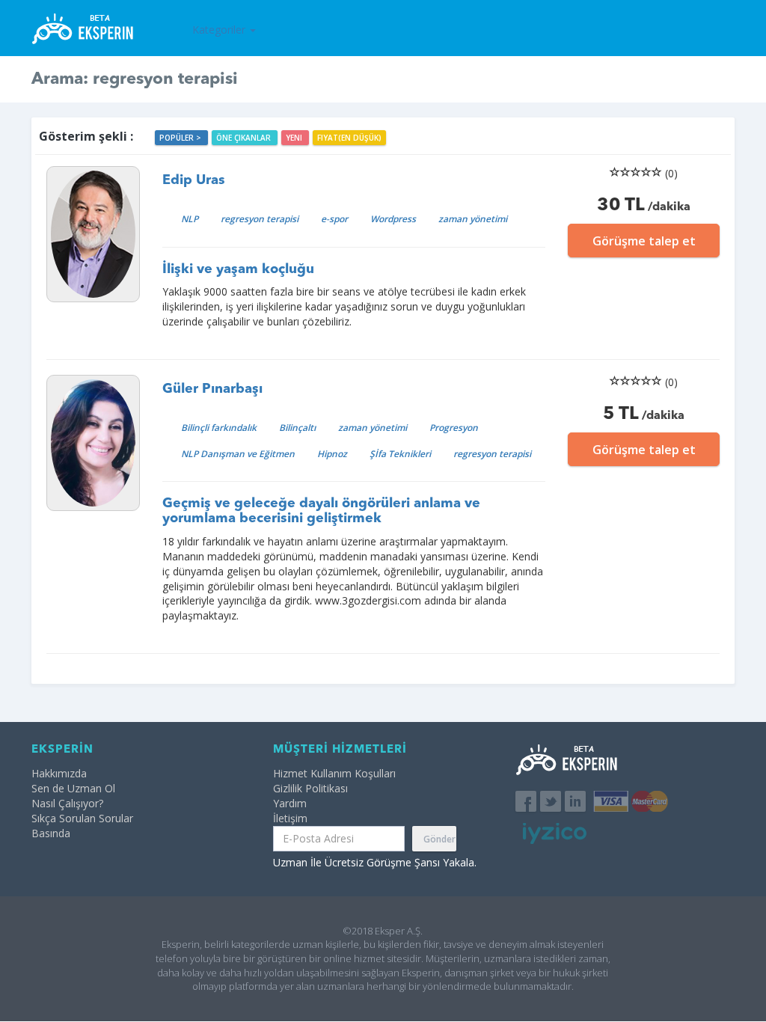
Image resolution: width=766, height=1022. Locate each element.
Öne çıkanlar (244, 137)
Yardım (290, 803)
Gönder (439, 839)
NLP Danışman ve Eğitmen (238, 453)
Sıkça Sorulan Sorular (82, 818)
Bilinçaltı (297, 427)
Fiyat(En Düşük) (349, 137)
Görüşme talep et (644, 241)
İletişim (290, 818)
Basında (50, 833)
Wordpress (393, 218)
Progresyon (453, 427)
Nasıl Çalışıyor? (67, 803)
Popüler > (181, 137)
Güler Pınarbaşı (212, 389)
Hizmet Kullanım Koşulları (334, 773)
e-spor (334, 218)
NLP (189, 218)
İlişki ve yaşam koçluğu (238, 269)
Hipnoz (332, 453)
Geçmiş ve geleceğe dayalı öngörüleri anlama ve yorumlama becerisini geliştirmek (321, 511)
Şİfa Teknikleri (400, 453)
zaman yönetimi (472, 218)
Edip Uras (193, 180)
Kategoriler (220, 29)
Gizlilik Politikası (310, 788)
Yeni (295, 137)
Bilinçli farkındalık (219, 427)
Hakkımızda (59, 773)
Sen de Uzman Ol (73, 788)
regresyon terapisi (259, 218)
